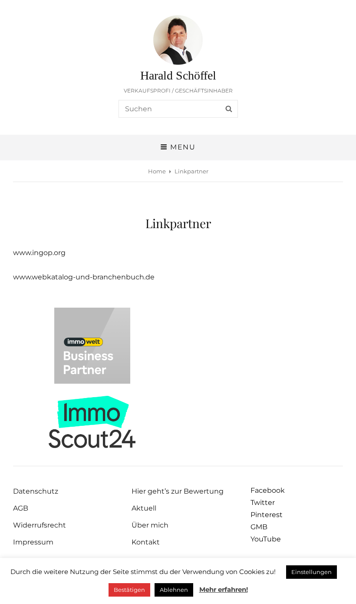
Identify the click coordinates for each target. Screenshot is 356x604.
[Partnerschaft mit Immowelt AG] (92, 346)
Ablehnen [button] (174, 589)
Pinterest (267, 515)
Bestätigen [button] (129, 589)
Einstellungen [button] (311, 571)
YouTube (266, 539)
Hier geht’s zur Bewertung (178, 491)
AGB (20, 508)
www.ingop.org (39, 253)
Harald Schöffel (178, 75)
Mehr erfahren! (223, 589)
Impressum (33, 542)
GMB (259, 527)
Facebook (268, 490)
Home (157, 171)
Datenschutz (35, 491)
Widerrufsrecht (39, 525)
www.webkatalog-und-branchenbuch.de (84, 277)
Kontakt (146, 542)
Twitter (263, 502)
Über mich (150, 525)
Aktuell (144, 508)
